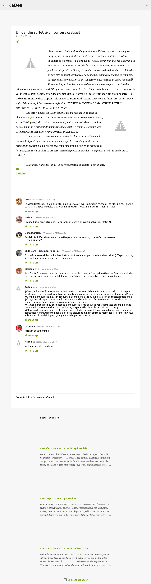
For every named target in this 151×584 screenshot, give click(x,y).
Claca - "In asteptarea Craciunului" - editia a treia (64, 548)
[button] (17, 42)
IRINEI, (27, 117)
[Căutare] (26, 5)
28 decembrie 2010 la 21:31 (48, 326)
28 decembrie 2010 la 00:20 (46, 269)
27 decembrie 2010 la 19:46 (44, 218)
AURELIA (55, 65)
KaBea (15, 5)
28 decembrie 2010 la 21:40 (44, 342)
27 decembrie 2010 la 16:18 (43, 200)
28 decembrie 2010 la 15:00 (44, 287)
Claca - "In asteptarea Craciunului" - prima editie (63, 448)
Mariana (29, 269)
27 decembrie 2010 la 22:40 (73, 251)
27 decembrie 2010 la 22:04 (54, 233)
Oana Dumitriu (33, 233)
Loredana (30, 326)
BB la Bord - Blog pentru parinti (42, 251)
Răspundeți (31, 211)
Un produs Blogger (77, 580)
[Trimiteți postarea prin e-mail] (17, 170)
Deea (28, 199)
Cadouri (21, 173)
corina (28, 217)
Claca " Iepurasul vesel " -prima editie (58, 498)
